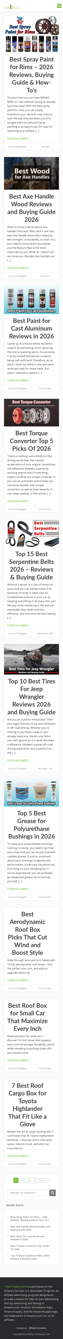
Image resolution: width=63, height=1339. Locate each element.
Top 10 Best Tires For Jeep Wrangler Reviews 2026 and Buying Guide (31, 696)
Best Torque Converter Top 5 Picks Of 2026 (31, 441)
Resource (45, 276)
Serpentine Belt (45, 633)
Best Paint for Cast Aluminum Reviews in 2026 (31, 329)
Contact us (21, 1327)
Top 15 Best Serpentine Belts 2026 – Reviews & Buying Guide (30, 1257)
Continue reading (17, 138)
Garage (45, 146)
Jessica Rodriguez (18, 146)
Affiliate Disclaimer (38, 1327)
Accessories (45, 388)
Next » (45, 1180)
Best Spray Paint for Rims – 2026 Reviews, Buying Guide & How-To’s (31, 75)
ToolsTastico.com (15, 1286)
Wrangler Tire (45, 768)
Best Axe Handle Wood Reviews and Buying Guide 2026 (30, 1228)
